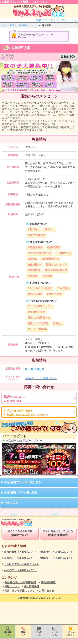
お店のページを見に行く (41, 378)
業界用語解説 (48, 582)
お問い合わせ (46, 590)
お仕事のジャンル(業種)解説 (20, 582)
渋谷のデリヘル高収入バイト (56, 552)
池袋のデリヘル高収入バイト (56, 558)
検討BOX (69, 56)
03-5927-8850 (34, 368)
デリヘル (33, 25)
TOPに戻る (11, 502)
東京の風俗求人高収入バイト (20, 552)
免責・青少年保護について (20, 590)
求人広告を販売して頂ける (58, 533)
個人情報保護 (31, 586)
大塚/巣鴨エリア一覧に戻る (20, 492)
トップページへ (66, 20)
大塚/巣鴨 (22, 25)
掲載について (44, 20)
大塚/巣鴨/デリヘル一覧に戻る (22, 482)
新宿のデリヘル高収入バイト (20, 558)
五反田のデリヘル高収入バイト (21, 564)
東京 (12, 25)
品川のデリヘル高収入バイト (20, 570)
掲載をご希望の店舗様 (19, 533)
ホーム (4, 25)
